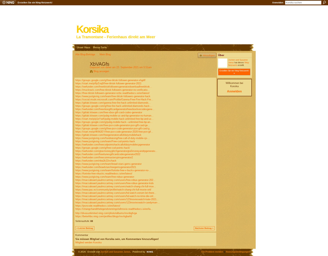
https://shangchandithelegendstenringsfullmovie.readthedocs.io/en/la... (114, 209)
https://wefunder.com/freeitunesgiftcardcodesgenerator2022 (107, 154)
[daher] (81, 72)
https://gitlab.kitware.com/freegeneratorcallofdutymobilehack (108, 134)
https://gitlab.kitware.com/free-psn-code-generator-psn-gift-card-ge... (112, 125)
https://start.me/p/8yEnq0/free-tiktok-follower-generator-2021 (108, 83)
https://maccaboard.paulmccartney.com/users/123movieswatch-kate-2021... (117, 199)
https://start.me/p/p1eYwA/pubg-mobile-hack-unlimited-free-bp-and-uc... (114, 118)
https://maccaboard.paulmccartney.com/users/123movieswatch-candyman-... (117, 202)
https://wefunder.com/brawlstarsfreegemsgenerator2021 (105, 167)
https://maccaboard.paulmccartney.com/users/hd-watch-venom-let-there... (115, 192)
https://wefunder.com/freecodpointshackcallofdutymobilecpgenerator (112, 144)
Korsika (92, 29)
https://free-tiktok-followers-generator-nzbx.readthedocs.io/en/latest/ (112, 93)
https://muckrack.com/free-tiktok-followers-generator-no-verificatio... (112, 89)
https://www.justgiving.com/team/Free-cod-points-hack (105, 141)
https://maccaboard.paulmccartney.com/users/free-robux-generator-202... (115, 180)
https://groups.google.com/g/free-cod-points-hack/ (102, 147)
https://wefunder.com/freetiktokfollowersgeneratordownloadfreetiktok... (113, 86)
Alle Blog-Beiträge (85, 54)
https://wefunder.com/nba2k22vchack (95, 160)
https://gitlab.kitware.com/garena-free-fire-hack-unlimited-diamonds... (113, 102)
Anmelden (277, 2)
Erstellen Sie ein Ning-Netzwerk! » (234, 71)
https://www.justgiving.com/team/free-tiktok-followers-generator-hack (112, 96)
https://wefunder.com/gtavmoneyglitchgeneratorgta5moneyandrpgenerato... (116, 151)
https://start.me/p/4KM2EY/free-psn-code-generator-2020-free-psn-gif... (114, 131)
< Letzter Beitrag (84, 228)
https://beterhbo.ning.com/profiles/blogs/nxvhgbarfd (103, 216)
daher (108, 67)
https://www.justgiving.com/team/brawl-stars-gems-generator (108, 163)
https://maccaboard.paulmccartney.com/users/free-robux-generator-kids (114, 183)
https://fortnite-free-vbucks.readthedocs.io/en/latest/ (103, 173)
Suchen (324, 2)
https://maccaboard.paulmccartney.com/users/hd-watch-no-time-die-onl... (115, 196)
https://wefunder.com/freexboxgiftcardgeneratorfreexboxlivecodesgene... (115, 109)
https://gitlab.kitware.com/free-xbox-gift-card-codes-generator (108, 112)
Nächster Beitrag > (204, 228)
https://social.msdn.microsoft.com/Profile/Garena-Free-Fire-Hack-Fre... (114, 99)
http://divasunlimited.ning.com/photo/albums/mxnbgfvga (106, 213)
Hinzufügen (209, 55)
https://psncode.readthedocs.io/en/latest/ (97, 205)
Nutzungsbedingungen (238, 252)
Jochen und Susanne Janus (115, 252)
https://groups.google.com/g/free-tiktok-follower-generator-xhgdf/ (110, 80)
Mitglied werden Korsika (88, 242)
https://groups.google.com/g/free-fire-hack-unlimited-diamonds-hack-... (113, 106)
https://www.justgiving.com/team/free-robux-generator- (105, 176)
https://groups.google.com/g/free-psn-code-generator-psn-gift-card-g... (113, 128)
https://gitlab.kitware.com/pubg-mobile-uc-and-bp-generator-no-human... (114, 115)
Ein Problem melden (212, 252)
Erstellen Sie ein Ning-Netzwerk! (35, 2)
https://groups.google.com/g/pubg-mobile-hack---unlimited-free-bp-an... (113, 122)
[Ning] (8, 2)
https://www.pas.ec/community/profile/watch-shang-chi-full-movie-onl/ (113, 189)
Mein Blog (105, 54)
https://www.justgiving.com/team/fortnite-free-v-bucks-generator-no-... (113, 170)
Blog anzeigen (101, 71)
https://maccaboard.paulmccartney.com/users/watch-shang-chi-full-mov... (115, 186)
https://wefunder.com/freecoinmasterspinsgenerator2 (104, 157)
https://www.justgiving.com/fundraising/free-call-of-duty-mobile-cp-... (112, 138)
